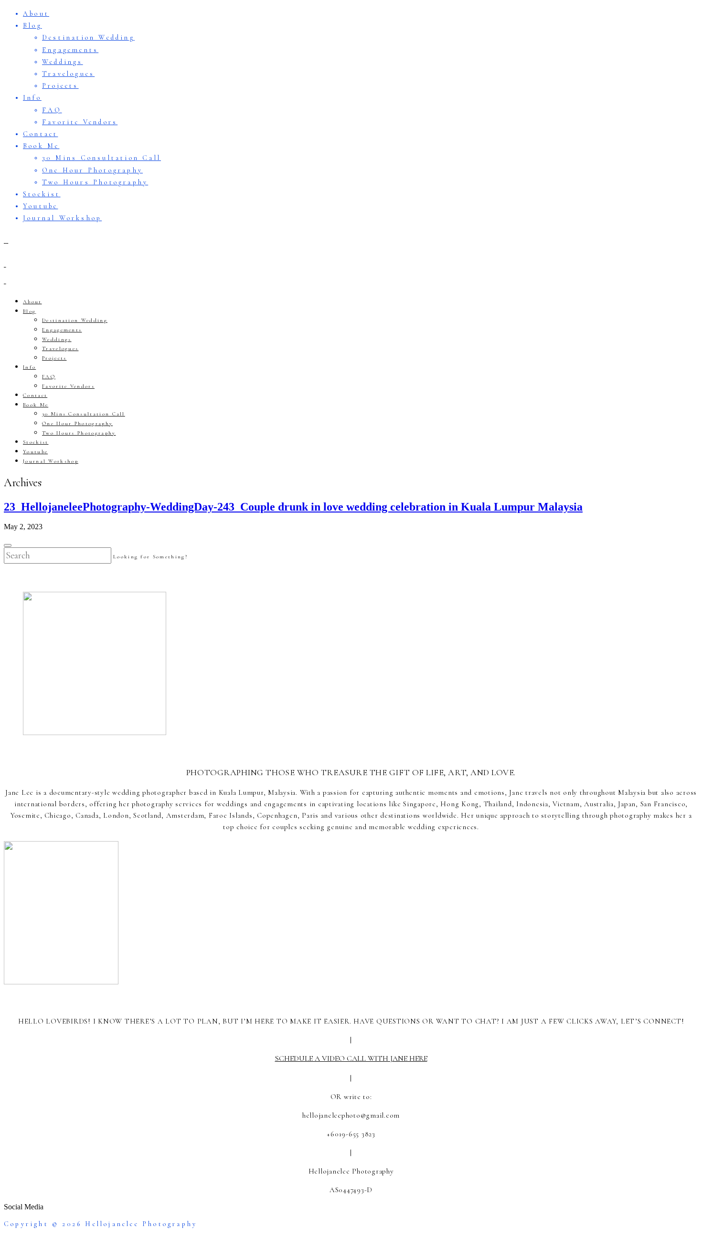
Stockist (42, 194)
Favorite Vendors (79, 122)
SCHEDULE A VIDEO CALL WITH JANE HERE (351, 1058)
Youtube (40, 206)
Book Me (41, 146)
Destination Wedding (88, 37)
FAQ (52, 110)
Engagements (70, 50)
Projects (60, 86)
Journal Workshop (62, 218)
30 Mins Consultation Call (101, 158)
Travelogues (68, 74)
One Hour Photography (92, 170)
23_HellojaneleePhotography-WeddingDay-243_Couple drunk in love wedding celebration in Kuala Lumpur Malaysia (293, 507)
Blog (32, 25)
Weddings (62, 62)
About (36, 14)
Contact (40, 134)
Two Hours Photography (95, 182)
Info (32, 98)
